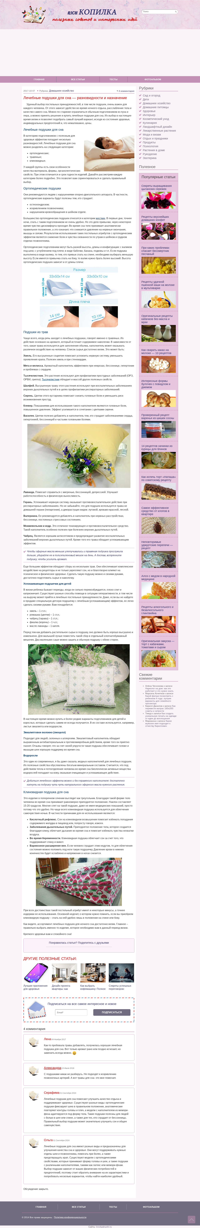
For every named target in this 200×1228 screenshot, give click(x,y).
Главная (39, 79)
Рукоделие (150, 154)
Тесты (114, 79)
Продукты (149, 142)
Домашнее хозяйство (156, 103)
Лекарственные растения (159, 130)
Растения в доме (154, 150)
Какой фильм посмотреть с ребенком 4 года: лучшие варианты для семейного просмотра (159, 700)
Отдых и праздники (155, 138)
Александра (52, 1067)
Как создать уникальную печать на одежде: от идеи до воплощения (161, 716)
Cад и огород (151, 95)
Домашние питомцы (156, 107)
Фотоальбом (153, 79)
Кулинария (150, 122)
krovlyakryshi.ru (104, 1226)
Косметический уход (156, 119)
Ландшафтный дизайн (157, 126)
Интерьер (149, 115)
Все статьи (78, 79)
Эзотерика (149, 158)
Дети (146, 99)
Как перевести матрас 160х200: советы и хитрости (160, 708)
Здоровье (149, 111)
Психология (150, 146)
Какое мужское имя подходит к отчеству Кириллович (158, 723)
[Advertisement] (100, 53)
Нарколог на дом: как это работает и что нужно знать (159, 689)
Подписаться (112, 1012)
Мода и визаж (152, 134)
